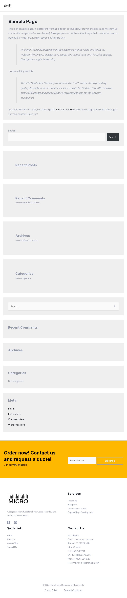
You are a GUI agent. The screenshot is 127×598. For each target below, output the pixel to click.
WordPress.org (16, 424)
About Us (11, 539)
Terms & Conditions (73, 590)
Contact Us (12, 547)
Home (9, 535)
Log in (11, 408)
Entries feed (14, 414)
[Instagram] (15, 522)
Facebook (72, 500)
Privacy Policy (51, 590)
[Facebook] (8, 522)
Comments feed (16, 419)
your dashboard (64, 109)
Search (12, 130)
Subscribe (110, 460)
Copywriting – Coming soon (80, 512)
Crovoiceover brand (77, 508)
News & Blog (12, 543)
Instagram (72, 504)
